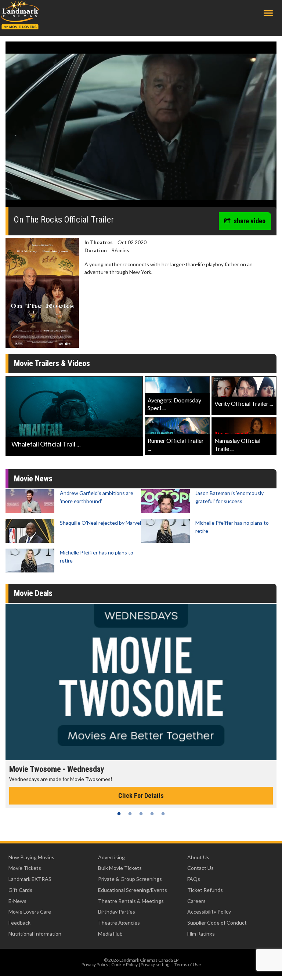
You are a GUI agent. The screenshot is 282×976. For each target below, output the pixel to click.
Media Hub (110, 933)
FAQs (193, 879)
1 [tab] (119, 813)
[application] (141, 127)
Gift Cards (20, 890)
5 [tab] (163, 813)
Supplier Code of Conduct (217, 922)
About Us (198, 857)
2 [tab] (130, 813)
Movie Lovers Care (29, 911)
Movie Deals (33, 593)
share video (249, 221)
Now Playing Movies (31, 857)
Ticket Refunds (205, 890)
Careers (196, 901)
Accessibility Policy (209, 911)
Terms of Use (187, 964)
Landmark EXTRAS (29, 879)
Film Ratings (201, 933)
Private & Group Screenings (130, 879)
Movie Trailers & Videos (52, 363)
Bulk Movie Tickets (120, 868)
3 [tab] (141, 813)
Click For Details (141, 795)
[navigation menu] (268, 13)
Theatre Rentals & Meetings (131, 901)
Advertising (111, 857)
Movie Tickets (24, 868)
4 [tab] (152, 813)
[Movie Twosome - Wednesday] (141, 682)
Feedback (19, 922)
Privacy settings (156, 964)
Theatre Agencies (119, 922)
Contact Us (200, 868)
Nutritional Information (34, 933)
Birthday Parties (116, 911)
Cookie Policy (124, 964)
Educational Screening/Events (132, 890)
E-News (17, 901)
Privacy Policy (95, 964)
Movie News (33, 478)
